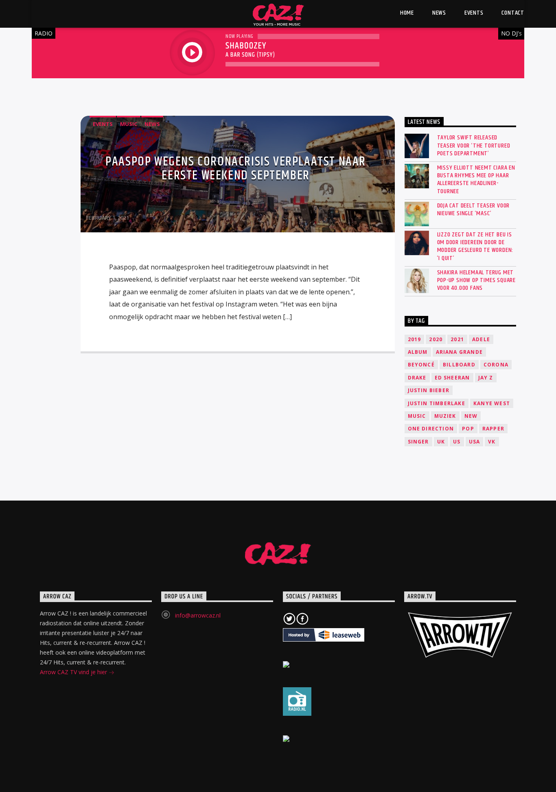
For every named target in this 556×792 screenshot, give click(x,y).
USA (474, 441)
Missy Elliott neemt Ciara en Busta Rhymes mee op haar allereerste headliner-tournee (476, 179)
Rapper (493, 428)
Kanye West (491, 403)
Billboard (459, 364)
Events (103, 124)
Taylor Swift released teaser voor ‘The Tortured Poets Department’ (473, 145)
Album (418, 352)
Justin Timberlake (436, 403)
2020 (435, 339)
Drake (417, 377)
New (471, 416)
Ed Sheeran (452, 377)
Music (128, 124)
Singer (418, 441)
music (417, 416)
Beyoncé (421, 364)
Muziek (445, 416)
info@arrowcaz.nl (198, 615)
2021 (457, 339)
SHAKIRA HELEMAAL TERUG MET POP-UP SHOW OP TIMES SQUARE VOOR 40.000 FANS (476, 280)
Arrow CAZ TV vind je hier (74, 672)
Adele (481, 339)
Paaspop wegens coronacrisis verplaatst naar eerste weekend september (235, 168)
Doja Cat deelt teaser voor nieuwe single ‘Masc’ (473, 209)
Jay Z (485, 377)
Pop (468, 428)
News (152, 124)
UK (441, 441)
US (456, 441)
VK (491, 441)
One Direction (431, 428)
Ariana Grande (459, 352)
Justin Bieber (429, 390)
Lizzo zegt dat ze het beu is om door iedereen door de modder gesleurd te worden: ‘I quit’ (475, 246)
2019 (414, 339)
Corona (496, 364)
